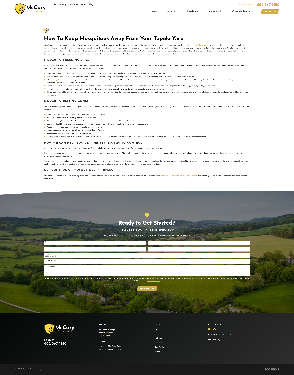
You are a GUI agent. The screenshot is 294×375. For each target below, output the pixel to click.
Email (150, 248)
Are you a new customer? (51, 260)
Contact (157, 352)
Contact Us (270, 11)
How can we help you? (50, 266)
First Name (48, 242)
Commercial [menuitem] (215, 11)
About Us (157, 334)
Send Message (147, 288)
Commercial (158, 343)
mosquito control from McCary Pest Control (179, 176)
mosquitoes (57, 80)
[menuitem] (18, 371)
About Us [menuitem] (172, 11)
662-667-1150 (268, 4)
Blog (91, 5)
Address (47, 254)
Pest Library (60, 5)
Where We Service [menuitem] (241, 11)
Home (156, 329)
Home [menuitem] (154, 11)
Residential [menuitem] (192, 11)
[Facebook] (214, 329)
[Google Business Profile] (209, 329)
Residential (158, 338)
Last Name (151, 242)
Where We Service (161, 347)
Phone (46, 248)
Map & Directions (105, 336)
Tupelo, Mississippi (198, 45)
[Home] (30, 9)
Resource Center (77, 5)
